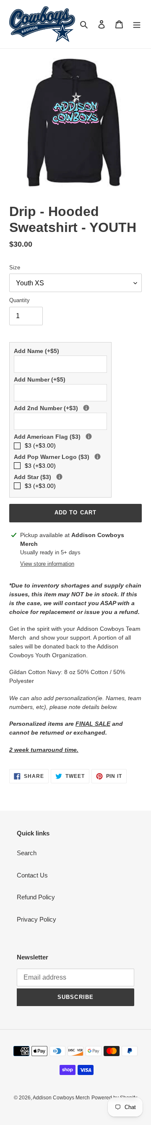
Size (14, 267)
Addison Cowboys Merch (61, 1098)
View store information (47, 564)
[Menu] (137, 24)
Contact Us (32, 875)
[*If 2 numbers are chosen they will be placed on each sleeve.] (86, 408)
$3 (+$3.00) (40, 445)
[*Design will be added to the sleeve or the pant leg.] (89, 436)
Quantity (19, 300)
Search (26, 852)
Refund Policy (36, 897)
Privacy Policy (36, 919)
